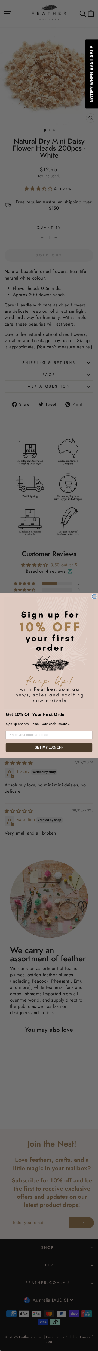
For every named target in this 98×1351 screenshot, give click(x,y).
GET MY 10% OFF (49, 747)
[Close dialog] (94, 596)
